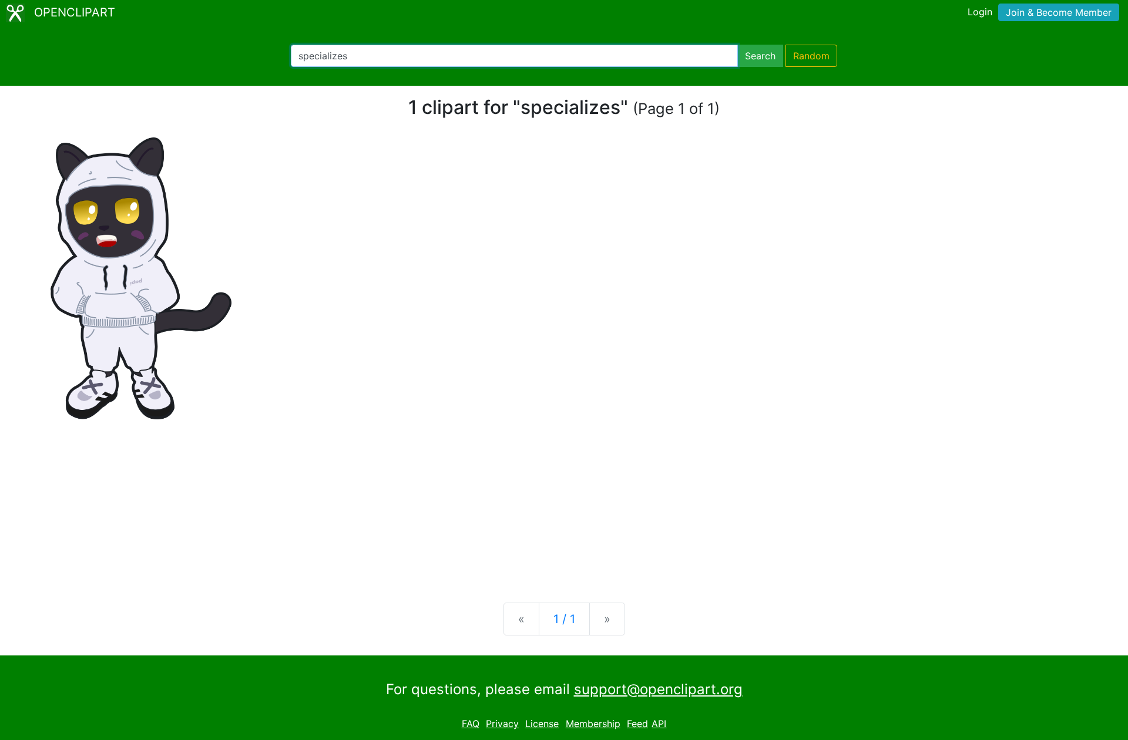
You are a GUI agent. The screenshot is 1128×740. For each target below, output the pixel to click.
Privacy (502, 723)
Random (811, 56)
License (542, 723)
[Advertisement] (564, 501)
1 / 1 (564, 619)
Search (760, 56)
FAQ (470, 723)
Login (980, 12)
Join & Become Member (1059, 12)
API (659, 723)
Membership (593, 723)
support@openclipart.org (658, 689)
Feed (637, 723)
